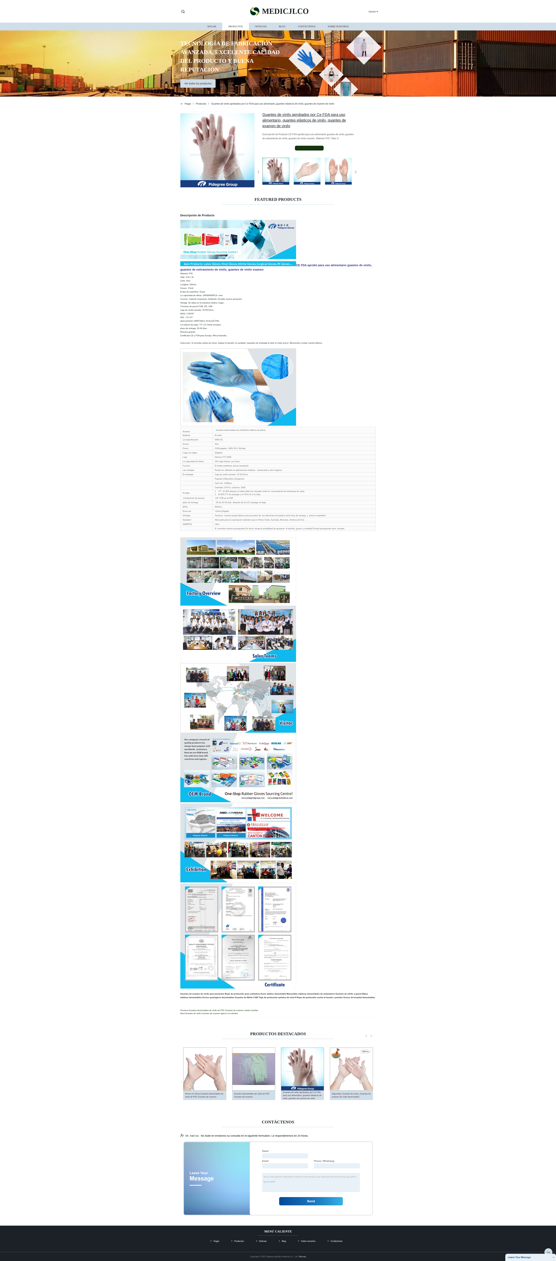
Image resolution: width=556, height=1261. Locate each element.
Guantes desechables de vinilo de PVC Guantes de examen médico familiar (223, 1010)
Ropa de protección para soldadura (242, 994)
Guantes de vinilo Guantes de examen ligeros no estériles (211, 1013)
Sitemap (302, 1256)
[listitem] (278, 171)
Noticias (260, 26)
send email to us (311, 148)
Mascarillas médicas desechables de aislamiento (311, 994)
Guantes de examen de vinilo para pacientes (202, 994)
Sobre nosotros (338, 26)
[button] (183, 12)
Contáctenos (306, 26)
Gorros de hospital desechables (359, 997)
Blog (282, 26)
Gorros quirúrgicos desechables (218, 997)
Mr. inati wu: (192, 1135)
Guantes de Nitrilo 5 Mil (246, 997)
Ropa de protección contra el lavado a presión (320, 997)
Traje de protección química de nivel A (277, 997)
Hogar (211, 26)
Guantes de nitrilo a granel (348, 994)
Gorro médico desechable (273, 994)
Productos (235, 26)
